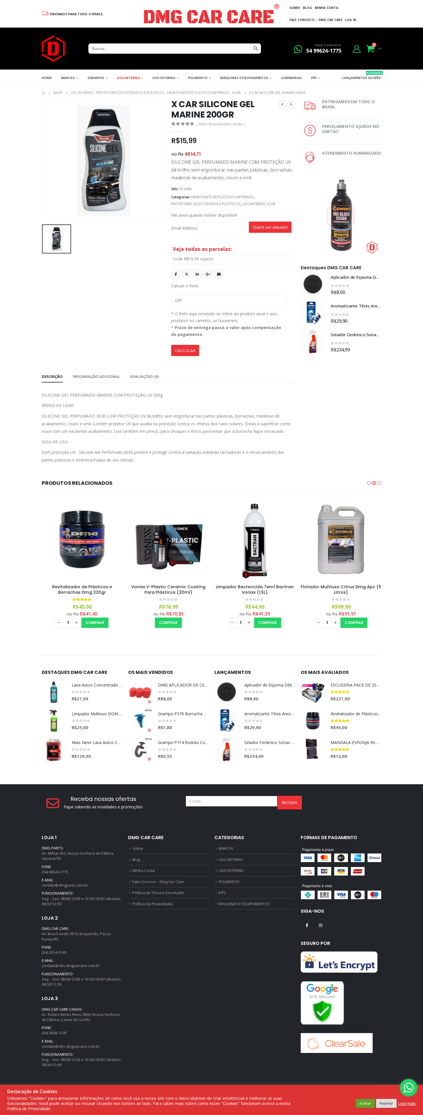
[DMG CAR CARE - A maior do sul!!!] (53, 48)
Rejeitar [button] (386, 1103)
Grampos (95, 78)
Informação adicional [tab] (96, 376)
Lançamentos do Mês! (361, 75)
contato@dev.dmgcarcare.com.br (71, 965)
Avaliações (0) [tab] (144, 376)
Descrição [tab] (52, 376)
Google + (208, 274)
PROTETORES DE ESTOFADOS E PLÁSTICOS (205, 203)
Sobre (294, 7)
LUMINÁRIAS (291, 78)
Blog (307, 7)
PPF (314, 78)
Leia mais (407, 1103)
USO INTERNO (128, 78)
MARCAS (68, 78)
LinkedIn (197, 274)
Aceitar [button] (365, 1103)
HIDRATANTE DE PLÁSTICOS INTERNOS (222, 197)
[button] (368, 483)
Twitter (186, 274)
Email (218, 274)
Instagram (320, 925)
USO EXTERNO (163, 78)
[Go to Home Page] (43, 92)
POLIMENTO (197, 78)
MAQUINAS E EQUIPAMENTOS (244, 78)
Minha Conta (326, 7)
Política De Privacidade (152, 903)
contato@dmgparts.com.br (65, 885)
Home (47, 78)
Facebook (175, 274)
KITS (222, 892)
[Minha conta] (356, 49)
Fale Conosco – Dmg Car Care (315, 20)
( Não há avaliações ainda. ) (221, 123)
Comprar (95, 622)
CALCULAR (185, 350)
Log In (351, 20)
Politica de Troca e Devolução (158, 892)
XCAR (271, 203)
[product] (313, 284)
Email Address (184, 228)
